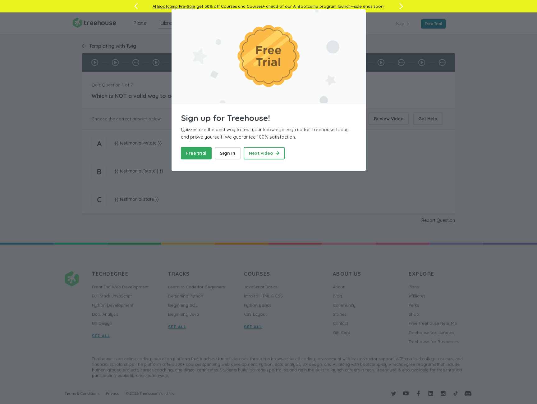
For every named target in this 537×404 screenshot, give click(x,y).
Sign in (227, 153)
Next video (261, 153)
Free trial (196, 153)
